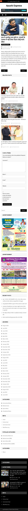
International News (7, 403)
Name (4, 174)
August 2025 (6, 357)
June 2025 (5, 362)
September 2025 (6, 354)
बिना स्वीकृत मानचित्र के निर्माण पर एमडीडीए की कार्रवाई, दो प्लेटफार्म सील (14, 313)
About (4, 452)
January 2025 (6, 376)
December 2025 (6, 347)
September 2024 (6, 386)
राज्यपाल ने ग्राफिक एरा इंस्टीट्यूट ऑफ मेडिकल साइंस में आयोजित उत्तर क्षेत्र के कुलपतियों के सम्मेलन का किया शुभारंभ (24, 70)
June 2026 (5, 331)
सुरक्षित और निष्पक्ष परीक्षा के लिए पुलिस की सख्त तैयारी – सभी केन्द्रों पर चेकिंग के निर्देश (13, 120)
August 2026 (6, 325)
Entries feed (5, 422)
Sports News (5, 408)
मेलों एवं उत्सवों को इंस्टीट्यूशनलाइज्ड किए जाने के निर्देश (12, 317)
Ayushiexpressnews (16, 46)
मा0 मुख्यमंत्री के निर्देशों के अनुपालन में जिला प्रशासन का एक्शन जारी (15, 303)
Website (4, 186)
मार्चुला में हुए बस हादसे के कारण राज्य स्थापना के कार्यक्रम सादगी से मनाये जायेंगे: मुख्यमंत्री (5, 70)
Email (4, 180)
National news (6, 405)
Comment (5, 160)
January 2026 (6, 344)
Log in (4, 419)
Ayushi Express (14, 5)
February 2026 (6, 341)
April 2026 (5, 336)
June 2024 (5, 394)
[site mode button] (23, 15)
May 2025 (5, 365)
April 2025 (5, 368)
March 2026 (5, 338)
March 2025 (5, 371)
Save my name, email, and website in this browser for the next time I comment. (7, 197)
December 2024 (6, 378)
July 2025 (5, 360)
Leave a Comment (6, 48)
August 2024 (6, 389)
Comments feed (6, 424)
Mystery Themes (21, 509)
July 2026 (5, 328)
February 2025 (6, 373)
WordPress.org (6, 427)
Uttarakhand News (5, 44)
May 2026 (5, 333)
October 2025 (6, 352)
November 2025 (6, 349)
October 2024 (6, 384)
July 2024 (5, 392)
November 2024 (6, 381)
